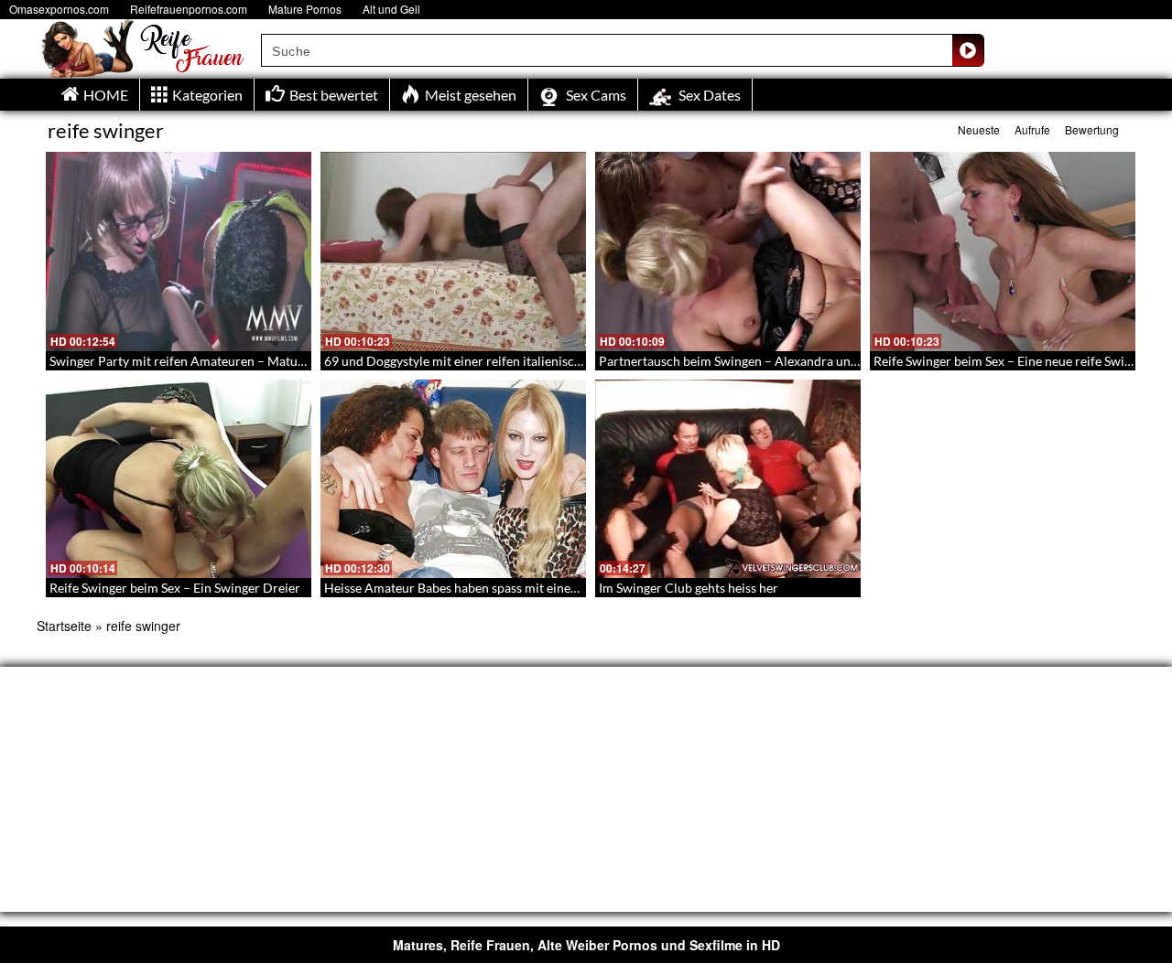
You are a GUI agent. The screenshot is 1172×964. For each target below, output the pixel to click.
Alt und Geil (391, 8)
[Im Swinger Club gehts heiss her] (728, 479)
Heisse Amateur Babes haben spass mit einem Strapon (476, 587)
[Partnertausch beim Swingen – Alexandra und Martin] (728, 251)
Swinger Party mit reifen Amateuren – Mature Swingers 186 (218, 361)
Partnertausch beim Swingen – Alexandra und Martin (749, 361)
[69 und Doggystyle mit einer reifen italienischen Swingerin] (453, 251)
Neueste (979, 129)
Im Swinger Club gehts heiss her (688, 587)
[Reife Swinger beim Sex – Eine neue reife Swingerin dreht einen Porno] (1002, 251)
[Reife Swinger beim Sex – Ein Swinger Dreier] (178, 479)
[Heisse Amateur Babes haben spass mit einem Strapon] (453, 479)
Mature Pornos (305, 8)
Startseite (64, 625)
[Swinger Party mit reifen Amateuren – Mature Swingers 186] (178, 251)
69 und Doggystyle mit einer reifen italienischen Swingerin (489, 361)
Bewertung (1092, 129)
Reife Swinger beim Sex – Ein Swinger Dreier (174, 587)
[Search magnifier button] (967, 50)
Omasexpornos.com (59, 8)
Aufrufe (1032, 129)
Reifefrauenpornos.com (188, 8)
